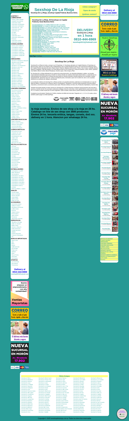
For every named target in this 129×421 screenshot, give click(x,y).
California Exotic (15, 246)
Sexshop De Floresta (96, 412)
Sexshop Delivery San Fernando (64, 408)
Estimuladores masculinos (18, 182)
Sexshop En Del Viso (78, 392)
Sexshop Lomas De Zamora (80, 399)
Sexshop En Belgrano (44, 404)
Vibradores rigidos (16, 75)
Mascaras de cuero (16, 142)
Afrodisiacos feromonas (17, 207)
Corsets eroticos (16, 99)
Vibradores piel (15, 72)
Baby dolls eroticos (16, 93)
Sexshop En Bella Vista (27, 404)
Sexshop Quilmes (37, 39)
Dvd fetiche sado (16, 152)
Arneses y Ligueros (16, 91)
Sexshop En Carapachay (27, 399)
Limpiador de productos (17, 21)
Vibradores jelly (15, 70)
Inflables (14, 232)
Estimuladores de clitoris (17, 175)
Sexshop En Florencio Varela (28, 391)
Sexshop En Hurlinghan (27, 387)
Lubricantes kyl (15, 30)
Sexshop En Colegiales (44, 394)
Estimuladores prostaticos (18, 183)
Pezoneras (14, 217)
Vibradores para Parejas (17, 62)
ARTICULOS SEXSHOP (107, 238)
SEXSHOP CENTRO (106, 250)
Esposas (14, 210)
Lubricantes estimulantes (18, 26)
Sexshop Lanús (36, 43)
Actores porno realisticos (18, 45)
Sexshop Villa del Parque (39, 30)
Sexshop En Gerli (25, 389)
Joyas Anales (15, 197)
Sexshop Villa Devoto (78, 408)
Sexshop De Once (25, 412)
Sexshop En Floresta (78, 389)
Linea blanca (15, 139)
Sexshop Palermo (37, 26)
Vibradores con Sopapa (17, 85)
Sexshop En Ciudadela (61, 395)
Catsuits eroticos (16, 96)
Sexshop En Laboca (96, 383)
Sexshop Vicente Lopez (39, 50)
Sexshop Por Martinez (26, 402)
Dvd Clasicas (15, 164)
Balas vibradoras (16, 172)
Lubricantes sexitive (16, 40)
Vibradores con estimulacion (18, 65)
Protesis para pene (16, 233)
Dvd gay (14, 156)
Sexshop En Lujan (60, 379)
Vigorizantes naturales (17, 218)
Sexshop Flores (36, 34)
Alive (13, 242)
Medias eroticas (15, 104)
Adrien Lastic (15, 240)
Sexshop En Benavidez (79, 402)
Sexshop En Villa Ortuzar (45, 395)
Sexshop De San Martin (44, 410)
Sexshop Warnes (37, 47)
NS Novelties (15, 248)
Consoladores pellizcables (18, 50)
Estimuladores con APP (17, 171)
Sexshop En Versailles (96, 386)
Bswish (13, 245)
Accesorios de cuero (17, 131)
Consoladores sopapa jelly (18, 53)
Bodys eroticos (15, 95)
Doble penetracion (16, 228)
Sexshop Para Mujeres (106, 213)
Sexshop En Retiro (60, 384)
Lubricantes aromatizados (18, 24)
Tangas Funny (15, 116)
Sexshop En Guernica (61, 387)
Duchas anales (15, 192)
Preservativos (15, 213)
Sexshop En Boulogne (44, 400)
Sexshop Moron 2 (106, 223)
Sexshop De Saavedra (78, 410)
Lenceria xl (14, 103)
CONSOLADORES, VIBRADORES (105, 241)
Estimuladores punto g (17, 185)
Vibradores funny (16, 68)
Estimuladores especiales (18, 179)
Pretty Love (14, 250)
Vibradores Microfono (17, 81)
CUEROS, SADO (105, 246)
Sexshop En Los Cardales (97, 379)
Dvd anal (14, 146)
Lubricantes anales (16, 22)
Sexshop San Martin (38, 46)
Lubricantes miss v (16, 35)
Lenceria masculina (16, 126)
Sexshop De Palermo (96, 410)
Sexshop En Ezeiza (78, 391)
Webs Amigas (64, 376)
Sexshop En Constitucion (27, 394)
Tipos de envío (89, 10)
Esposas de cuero (16, 134)
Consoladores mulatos (17, 49)
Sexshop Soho (59, 405)
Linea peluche (15, 141)
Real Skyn (14, 34)
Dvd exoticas (15, 151)
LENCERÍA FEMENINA (106, 243)
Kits (12, 236)
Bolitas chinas (15, 225)
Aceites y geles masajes (17, 19)
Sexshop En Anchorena (79, 405)
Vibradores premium (16, 76)
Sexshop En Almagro (96, 405)
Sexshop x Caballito (43, 412)
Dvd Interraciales (16, 159)
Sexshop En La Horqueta (45, 386)
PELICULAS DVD (105, 248)
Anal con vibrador (16, 194)
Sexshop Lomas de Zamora (40, 37)
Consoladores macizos (17, 47)
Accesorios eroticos (16, 204)
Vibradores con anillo (17, 222)
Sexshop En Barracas (61, 404)
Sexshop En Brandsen (26, 400)
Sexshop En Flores (95, 389)
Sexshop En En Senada (44, 392)
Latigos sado (15, 137)
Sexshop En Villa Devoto (45, 391)
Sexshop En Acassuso (96, 407)
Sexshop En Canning (44, 399)
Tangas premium (16, 114)
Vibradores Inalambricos (17, 73)
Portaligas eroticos (16, 106)
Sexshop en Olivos (26, 378)
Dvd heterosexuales (16, 157)
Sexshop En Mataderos (27, 379)
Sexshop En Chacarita (44, 397)
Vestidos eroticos (16, 117)
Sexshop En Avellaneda (44, 405)
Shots (13, 253)
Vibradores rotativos (16, 83)
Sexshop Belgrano (37, 25)
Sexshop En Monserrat (79, 378)
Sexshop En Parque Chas (45, 379)
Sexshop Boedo (36, 33)
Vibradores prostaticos (17, 78)
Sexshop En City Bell (96, 395)
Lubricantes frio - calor (17, 27)
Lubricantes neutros (16, 29)
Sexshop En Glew (95, 387)
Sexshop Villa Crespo (38, 36)
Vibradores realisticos (17, 80)
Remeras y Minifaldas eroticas (19, 108)
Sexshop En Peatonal (96, 381)
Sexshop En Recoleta (78, 383)
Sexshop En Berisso (44, 402)
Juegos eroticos (15, 212)
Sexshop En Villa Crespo (62, 389)
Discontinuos (15, 263)
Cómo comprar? (90, 7)
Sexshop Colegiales (38, 49)
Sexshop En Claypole (26, 395)
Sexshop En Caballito (61, 399)
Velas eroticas (15, 215)
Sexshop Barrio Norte (38, 27)
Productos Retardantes (17, 235)
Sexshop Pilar (36, 51)
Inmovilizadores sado (17, 136)
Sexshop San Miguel (78, 404)
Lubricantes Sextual (16, 42)
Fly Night (14, 32)
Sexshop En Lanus (26, 383)
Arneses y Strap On (16, 227)
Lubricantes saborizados (18, 37)
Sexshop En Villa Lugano (27, 392)
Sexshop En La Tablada (27, 384)
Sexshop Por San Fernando (97, 402)
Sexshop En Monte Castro (45, 378)
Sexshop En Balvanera (96, 404)
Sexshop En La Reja (44, 384)
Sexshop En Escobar (96, 391)
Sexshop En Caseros (78, 397)
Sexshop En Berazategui (62, 402)
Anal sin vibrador (16, 195)
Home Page (32, 56)
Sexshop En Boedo (78, 400)
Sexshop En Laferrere (61, 383)
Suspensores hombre (17, 127)
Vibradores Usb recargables (18, 86)
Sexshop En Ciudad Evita (79, 395)
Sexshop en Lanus (43, 383)
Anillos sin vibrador (16, 223)
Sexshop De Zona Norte (27, 410)
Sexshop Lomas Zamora (62, 400)
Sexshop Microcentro (38, 29)
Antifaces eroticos (16, 205)
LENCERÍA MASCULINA (107, 245)
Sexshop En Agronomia (61, 407)
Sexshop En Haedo (43, 387)
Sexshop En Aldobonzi (26, 407)
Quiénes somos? (89, 14)
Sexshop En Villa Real (26, 397)
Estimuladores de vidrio (17, 177)
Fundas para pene (16, 230)
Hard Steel (14, 256)
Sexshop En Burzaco (96, 399)
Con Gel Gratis (15, 261)
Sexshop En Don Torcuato (62, 392)
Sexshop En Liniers (61, 381)
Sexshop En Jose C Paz (62, 386)
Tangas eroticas (15, 112)
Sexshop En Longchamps (45, 381)
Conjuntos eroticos (16, 98)
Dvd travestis (15, 167)
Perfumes (14, 38)
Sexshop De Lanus (60, 412)
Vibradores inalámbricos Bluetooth (20, 60)
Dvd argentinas (15, 148)
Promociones (15, 265)
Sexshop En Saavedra (26, 386)
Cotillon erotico (15, 208)
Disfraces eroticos (16, 101)
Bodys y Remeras (16, 121)
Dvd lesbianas (15, 160)
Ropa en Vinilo (15, 109)
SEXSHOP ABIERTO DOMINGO (109, 255)
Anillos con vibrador (16, 64)
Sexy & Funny (15, 255)
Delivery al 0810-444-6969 (19, 270)
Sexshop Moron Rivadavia (39, 42)
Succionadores (15, 174)
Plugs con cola (15, 200)
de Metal (14, 187)
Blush (13, 243)
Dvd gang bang (15, 154)
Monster (14, 57)
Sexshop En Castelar (61, 397)
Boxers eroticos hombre (17, 122)
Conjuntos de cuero (16, 133)
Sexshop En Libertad (78, 381)
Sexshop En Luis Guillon (79, 379)
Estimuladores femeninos (18, 180)
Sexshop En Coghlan (78, 394)
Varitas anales (15, 198)
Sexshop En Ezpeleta (61, 391)
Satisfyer (14, 251)
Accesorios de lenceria (17, 90)
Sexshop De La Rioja (54, 9)
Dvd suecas (15, 165)
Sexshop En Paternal (26, 381)
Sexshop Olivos (36, 44)
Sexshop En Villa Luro (96, 392)
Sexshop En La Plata (78, 384)
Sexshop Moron (36, 40)
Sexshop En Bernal (95, 400)
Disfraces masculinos (17, 124)
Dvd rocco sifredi (16, 162)
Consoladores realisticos (18, 52)
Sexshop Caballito (37, 32)
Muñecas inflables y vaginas (18, 188)
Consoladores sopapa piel (18, 55)
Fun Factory (15, 258)
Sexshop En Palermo (61, 378)
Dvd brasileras (15, 149)
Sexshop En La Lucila (96, 384)
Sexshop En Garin (43, 389)
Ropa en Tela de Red (17, 111)
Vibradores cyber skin (17, 67)
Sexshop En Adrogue (78, 407)
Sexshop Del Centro (96, 408)
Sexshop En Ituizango (78, 386)
